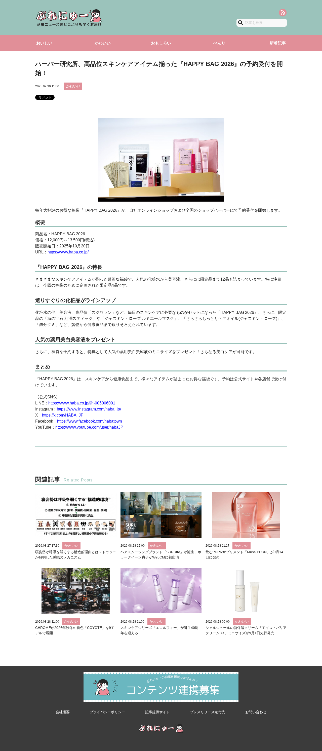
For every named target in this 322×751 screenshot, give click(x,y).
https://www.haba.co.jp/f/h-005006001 (81, 403)
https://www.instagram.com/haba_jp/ (89, 409)
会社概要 (63, 712)
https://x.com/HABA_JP (63, 415)
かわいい (103, 43)
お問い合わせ (255, 712)
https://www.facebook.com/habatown (89, 421)
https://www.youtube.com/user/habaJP (89, 427)
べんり (219, 43)
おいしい (44, 43)
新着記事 (278, 43)
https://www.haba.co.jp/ (68, 252)
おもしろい (161, 43)
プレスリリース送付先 (207, 712)
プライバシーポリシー (107, 712)
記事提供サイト (157, 712)
